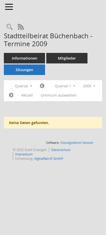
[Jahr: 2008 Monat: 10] (42, 86)
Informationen (24, 58)
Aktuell (27, 95)
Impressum (24, 154)
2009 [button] (87, 85)
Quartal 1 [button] (63, 85)
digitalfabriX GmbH (48, 158)
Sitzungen (24, 69)
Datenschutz (60, 149)
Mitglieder (67, 58)
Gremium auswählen (59, 95)
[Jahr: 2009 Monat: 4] (11, 95)
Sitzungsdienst (76, 142)
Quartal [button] (22, 85)
